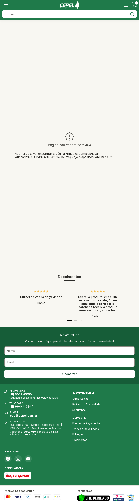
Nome (11, 350)
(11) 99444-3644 (21, 406)
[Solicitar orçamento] (126, 4)
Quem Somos (80, 398)
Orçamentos (79, 439)
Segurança (79, 409)
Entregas (77, 434)
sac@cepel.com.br (24, 415)
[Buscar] (132, 14)
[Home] (69, 4)
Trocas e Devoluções (85, 428)
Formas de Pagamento (86, 423)
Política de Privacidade (86, 404)
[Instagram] (18, 458)
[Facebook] (8, 458)
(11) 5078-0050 (20, 394)
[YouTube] (28, 458)
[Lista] (5, 4)
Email (10, 362)
